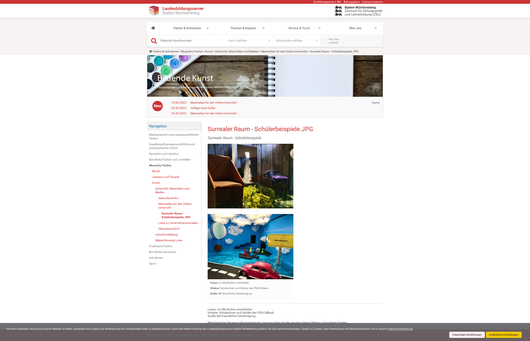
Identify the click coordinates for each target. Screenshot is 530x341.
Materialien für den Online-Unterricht (284, 51)
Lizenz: (214, 282)
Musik (156, 171)
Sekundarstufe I (168, 198)
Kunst (209, 51)
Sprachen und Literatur (164, 153)
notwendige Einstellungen (467, 334)
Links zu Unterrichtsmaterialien (178, 223)
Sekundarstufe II (168, 228)
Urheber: (214, 288)
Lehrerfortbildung (166, 234)
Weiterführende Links (168, 240)
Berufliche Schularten (162, 252)
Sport (152, 263)
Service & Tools (299, 28)
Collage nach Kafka (202, 108)
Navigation (158, 126)
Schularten (156, 257)
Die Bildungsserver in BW (327, 1)
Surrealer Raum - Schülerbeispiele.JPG (175, 215)
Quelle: (214, 293)
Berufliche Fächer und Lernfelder (170, 159)
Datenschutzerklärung (400, 329)
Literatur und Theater (165, 177)
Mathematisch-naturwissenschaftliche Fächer (174, 136)
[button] (153, 28)
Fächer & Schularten (187, 28)
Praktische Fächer (160, 246)
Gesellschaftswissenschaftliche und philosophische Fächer (172, 146)
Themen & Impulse (243, 28)
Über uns (355, 28)
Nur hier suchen (334, 40)
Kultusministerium (372, 1)
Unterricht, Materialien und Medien (237, 51)
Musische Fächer (192, 51)
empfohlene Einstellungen (504, 334)
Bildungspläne (352, 1)
